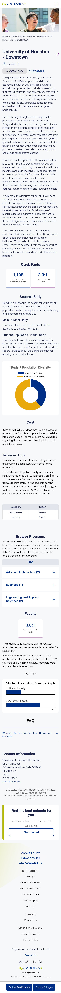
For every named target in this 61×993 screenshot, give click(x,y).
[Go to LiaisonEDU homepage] (14, 3)
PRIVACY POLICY (30, 858)
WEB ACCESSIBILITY (30, 862)
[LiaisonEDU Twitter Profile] (21, 962)
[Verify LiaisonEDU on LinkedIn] (40, 962)
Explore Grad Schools (19, 987)
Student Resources (30, 888)
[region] (30, 425)
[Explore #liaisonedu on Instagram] (27, 962)
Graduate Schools (30, 882)
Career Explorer (30, 894)
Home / (6, 36)
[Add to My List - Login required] (57, 54)
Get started (31, 832)
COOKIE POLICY (30, 853)
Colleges (31, 876)
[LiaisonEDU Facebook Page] (34, 962)
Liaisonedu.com (31, 934)
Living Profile (30, 940)
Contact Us (30, 920)
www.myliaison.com (30, 973)
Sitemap (30, 906)
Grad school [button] (14, 70)
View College (36, 70)
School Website (11, 781)
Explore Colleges (44, 987)
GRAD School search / (24, 36)
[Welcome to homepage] (30, 968)
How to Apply (30, 900)
